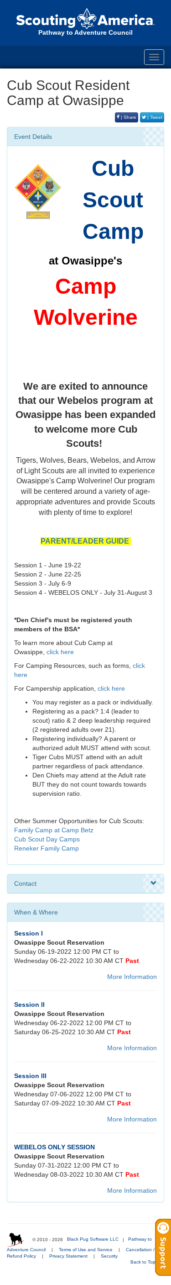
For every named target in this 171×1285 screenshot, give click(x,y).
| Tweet (154, 117)
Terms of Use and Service (86, 1249)
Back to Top (143, 1261)
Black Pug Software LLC (93, 1239)
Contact (25, 883)
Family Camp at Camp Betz (53, 830)
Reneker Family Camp (46, 848)
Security (109, 1256)
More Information (132, 976)
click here (60, 652)
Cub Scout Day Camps (47, 839)
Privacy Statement (68, 1256)
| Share (127, 117)
